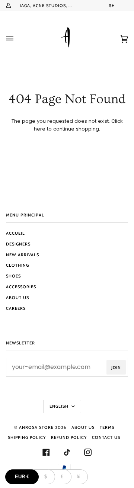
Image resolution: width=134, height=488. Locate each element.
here (39, 128)
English (60, 406)
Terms (107, 427)
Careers (16, 308)
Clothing (17, 265)
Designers (18, 244)
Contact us (106, 437)
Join (116, 367)
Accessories (21, 286)
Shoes (13, 276)
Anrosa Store (36, 427)
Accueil (15, 233)
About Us (17, 297)
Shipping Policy (27, 437)
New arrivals (22, 254)
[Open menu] (17, 39)
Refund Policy (69, 437)
